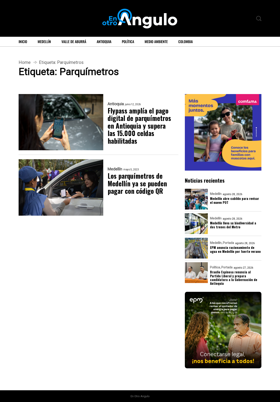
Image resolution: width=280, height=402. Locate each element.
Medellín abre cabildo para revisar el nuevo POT (234, 200)
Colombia (185, 41)
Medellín (44, 41)
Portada (228, 242)
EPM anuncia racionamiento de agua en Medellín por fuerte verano (235, 249)
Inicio (23, 41)
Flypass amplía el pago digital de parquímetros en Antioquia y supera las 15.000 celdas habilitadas (139, 126)
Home (25, 62)
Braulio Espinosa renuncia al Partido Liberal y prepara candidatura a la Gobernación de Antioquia (233, 277)
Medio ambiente (156, 41)
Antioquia (104, 41)
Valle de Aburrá (73, 41)
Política (128, 41)
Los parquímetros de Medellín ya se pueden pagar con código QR (137, 183)
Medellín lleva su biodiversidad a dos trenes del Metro (233, 225)
